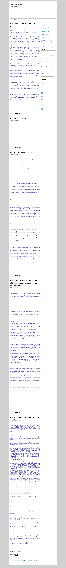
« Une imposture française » (21, 372)
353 (22, 560)
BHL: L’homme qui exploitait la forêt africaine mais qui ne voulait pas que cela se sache (24, 283)
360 (38, 560)
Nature (15, 270)
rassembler (35, 450)
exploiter (21, 466)
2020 (42, 90)
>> (26, 562)
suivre (25, 473)
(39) (44, 38)
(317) (43, 28)
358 (34, 560)
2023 (42, 86)
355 (27, 560)
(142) (45, 31)
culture (28, 453)
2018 (42, 93)
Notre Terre (16, 4)
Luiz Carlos (34, 514)
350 (15, 560)
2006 (42, 111)
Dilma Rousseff (17, 522)
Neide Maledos (34, 502)
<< (11, 560)
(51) (44, 37)
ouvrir (18, 517)
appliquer (12, 528)
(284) (44, 30)
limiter (26, 486)
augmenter (21, 537)
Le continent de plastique (19, 118)
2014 (42, 99)
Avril (43, 83)
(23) (45, 40)
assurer (18, 483)
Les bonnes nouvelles (17, 551)
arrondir (27, 454)
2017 (42, 95)
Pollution (15, 108)
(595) (45, 27)
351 (17, 560)
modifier (23, 480)
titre (12, 512)
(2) (45, 44)
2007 (42, 109)
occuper (31, 447)
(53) (45, 34)
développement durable (32, 471)
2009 (42, 106)
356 (29, 560)
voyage (18, 536)
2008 (42, 108)
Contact (15, 19)
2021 (42, 89)
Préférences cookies (50, 567)
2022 (42, 87)
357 (31, 560)
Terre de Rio (34, 470)
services (21, 516)
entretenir (28, 531)
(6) (45, 43)
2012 (42, 102)
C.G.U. (38, 567)
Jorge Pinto (19, 474)
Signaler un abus (34, 567)
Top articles (27, 567)
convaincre (36, 528)
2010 (42, 105)
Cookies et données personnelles (43, 567)
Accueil (11, 19)
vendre (35, 533)
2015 (42, 98)
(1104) (43, 25)
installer (16, 466)
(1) (45, 46)
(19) (46, 41)
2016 (42, 96)
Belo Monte (23, 437)
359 (36, 560)
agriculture (31, 442)
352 (20, 560)
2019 (42, 92)
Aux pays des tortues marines (21, 152)
